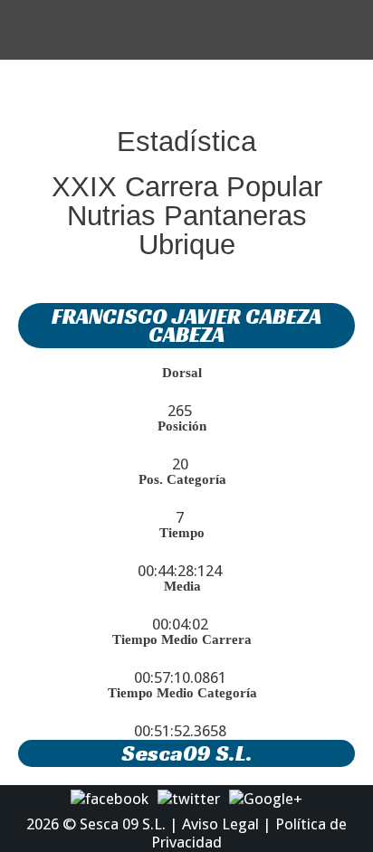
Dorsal (182, 372)
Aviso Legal (220, 824)
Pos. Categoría (182, 479)
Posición (182, 426)
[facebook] (109, 798)
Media (182, 586)
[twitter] (189, 798)
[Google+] (266, 798)
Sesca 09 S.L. (123, 824)
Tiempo (182, 532)
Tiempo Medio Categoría (182, 692)
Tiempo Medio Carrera (182, 639)
